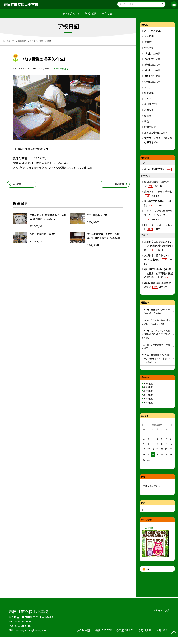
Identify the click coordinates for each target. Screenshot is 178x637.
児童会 (147, 115)
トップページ (73, 13)
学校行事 (149, 36)
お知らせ (148, 110)
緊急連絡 (149, 93)
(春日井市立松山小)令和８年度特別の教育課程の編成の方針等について (158, 273)
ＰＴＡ (147, 87)
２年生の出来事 (152, 59)
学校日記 (90, 13)
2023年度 (148, 394)
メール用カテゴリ (153, 30)
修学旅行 (149, 42)
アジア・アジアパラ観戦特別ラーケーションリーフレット (158, 215)
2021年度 (148, 402)
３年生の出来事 (152, 64)
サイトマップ (162, 610)
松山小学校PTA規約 (157, 169)
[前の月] (142, 424)
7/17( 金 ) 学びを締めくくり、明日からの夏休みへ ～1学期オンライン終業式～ (156, 359)
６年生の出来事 (152, 81)
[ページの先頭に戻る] (174, 633)
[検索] (162, 5)
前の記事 (17, 184)
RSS (147, 568)
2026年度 (148, 383)
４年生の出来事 (152, 70)
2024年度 (148, 391)
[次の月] (172, 424)
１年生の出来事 (152, 53)
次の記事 (119, 184)
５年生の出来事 (152, 76)
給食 (146, 121)
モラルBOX (147, 528)
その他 (147, 98)
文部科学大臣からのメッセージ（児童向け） (158, 259)
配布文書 (107, 13)
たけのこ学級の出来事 (156, 132)
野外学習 (149, 47)
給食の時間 (150, 127)
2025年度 (148, 387)
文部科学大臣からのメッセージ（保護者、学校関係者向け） (158, 245)
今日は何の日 (151, 104)
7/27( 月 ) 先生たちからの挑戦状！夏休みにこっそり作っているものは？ (156, 334)
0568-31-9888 (23, 621)
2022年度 (148, 398)
